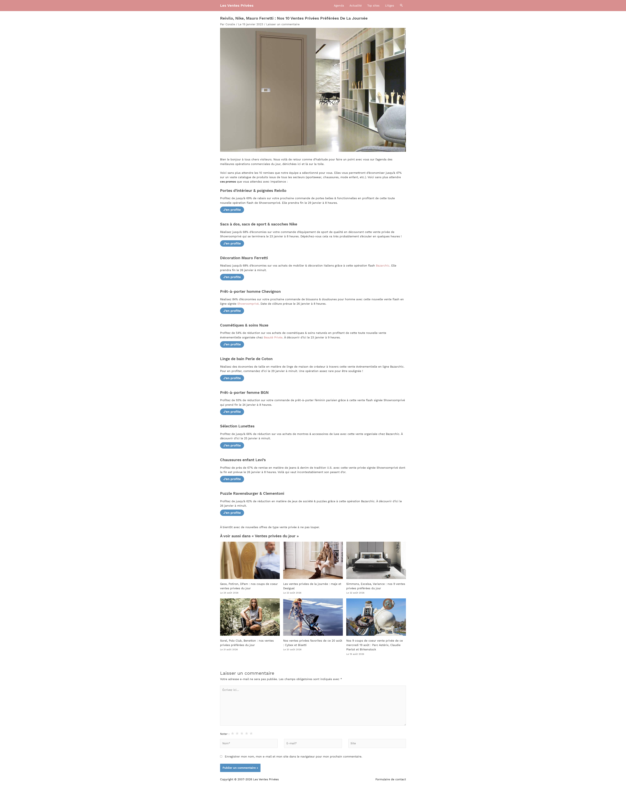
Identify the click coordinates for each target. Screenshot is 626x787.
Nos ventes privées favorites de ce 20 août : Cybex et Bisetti (312, 643)
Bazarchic (382, 265)
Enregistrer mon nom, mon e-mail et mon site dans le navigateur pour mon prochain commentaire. (293, 756)
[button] (401, 5)
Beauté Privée (273, 337)
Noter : (224, 733)
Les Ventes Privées (236, 5)
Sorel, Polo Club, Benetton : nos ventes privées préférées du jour (247, 643)
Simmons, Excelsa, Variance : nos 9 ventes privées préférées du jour (375, 586)
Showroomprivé (248, 303)
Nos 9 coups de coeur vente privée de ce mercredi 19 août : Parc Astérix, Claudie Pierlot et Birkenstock (374, 645)
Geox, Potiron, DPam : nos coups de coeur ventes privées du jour (249, 586)
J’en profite (232, 210)
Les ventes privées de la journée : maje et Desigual (312, 586)
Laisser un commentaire (283, 24)
